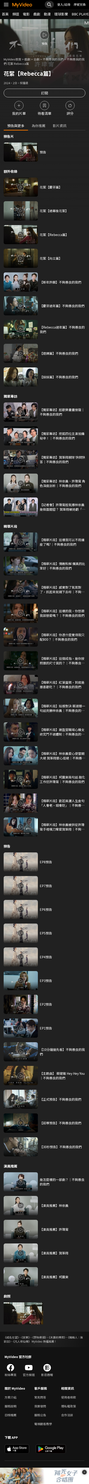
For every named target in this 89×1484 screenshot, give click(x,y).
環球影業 (61, 14)
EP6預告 (46, 909)
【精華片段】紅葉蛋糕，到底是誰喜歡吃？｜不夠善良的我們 (62, 684)
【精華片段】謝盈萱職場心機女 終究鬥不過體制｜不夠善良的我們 (62, 731)
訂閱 (44, 92)
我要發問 (40, 1406)
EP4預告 (46, 957)
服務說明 (10, 1406)
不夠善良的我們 (53, 59)
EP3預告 (46, 980)
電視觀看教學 (43, 1424)
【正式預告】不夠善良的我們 (60, 1099)
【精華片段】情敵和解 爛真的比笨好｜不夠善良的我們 (62, 565)
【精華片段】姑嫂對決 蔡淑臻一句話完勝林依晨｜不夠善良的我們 (62, 708)
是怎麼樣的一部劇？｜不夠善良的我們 (62, 1181)
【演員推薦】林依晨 (54, 1205)
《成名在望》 (11, 1337)
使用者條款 (68, 1397)
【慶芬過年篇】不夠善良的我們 (62, 306)
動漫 (47, 14)
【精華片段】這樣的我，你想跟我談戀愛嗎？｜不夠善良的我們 (62, 613)
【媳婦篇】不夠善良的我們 (59, 353)
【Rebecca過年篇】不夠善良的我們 (62, 329)
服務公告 (40, 1415)
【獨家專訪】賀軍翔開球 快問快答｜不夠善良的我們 (62, 459)
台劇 (36, 59)
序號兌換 (80, 4)
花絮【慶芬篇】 (51, 187)
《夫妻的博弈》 (57, 1337)
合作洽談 (67, 1415)
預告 (43, 152)
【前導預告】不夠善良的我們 (60, 1123)
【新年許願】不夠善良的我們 (60, 282)
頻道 (15, 14)
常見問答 (40, 1397)
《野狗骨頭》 (39, 1337)
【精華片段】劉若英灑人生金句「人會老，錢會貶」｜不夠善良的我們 (62, 803)
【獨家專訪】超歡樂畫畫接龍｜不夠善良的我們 (62, 412)
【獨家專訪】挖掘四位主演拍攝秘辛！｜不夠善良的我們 (62, 435)
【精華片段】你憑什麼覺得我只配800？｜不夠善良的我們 (62, 637)
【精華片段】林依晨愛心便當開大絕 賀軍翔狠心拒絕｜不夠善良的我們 (62, 755)
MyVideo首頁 (12, 59)
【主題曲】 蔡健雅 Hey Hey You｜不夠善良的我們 (62, 1075)
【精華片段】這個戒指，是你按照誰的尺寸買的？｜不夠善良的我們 (62, 660)
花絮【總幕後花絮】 (54, 210)
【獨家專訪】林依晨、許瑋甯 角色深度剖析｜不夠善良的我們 (62, 483)
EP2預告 (46, 1004)
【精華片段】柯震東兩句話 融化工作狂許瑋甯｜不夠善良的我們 (62, 779)
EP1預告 (46, 1028)
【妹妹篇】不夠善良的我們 (59, 377)
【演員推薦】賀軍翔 (54, 1253)
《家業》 (25, 1337)
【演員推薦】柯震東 (54, 1277)
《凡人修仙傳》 (22, 1341)
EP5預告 (46, 933)
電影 (26, 14)
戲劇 (36, 14)
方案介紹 (10, 1397)
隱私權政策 (68, 1406)
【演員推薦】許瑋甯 (54, 1229)
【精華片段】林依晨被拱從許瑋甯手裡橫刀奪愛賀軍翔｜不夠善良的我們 (62, 826)
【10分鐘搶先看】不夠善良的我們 (62, 1051)
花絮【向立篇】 (51, 258)
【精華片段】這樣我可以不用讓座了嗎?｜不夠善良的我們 (62, 542)
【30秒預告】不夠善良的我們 (61, 1147)
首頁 (5, 14)
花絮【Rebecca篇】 (54, 234)
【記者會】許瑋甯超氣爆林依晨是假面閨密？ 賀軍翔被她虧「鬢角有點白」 (62, 507)
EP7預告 (46, 886)
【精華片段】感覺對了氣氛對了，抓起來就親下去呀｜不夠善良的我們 (62, 589)
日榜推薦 (10, 1415)
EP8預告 (46, 862)
